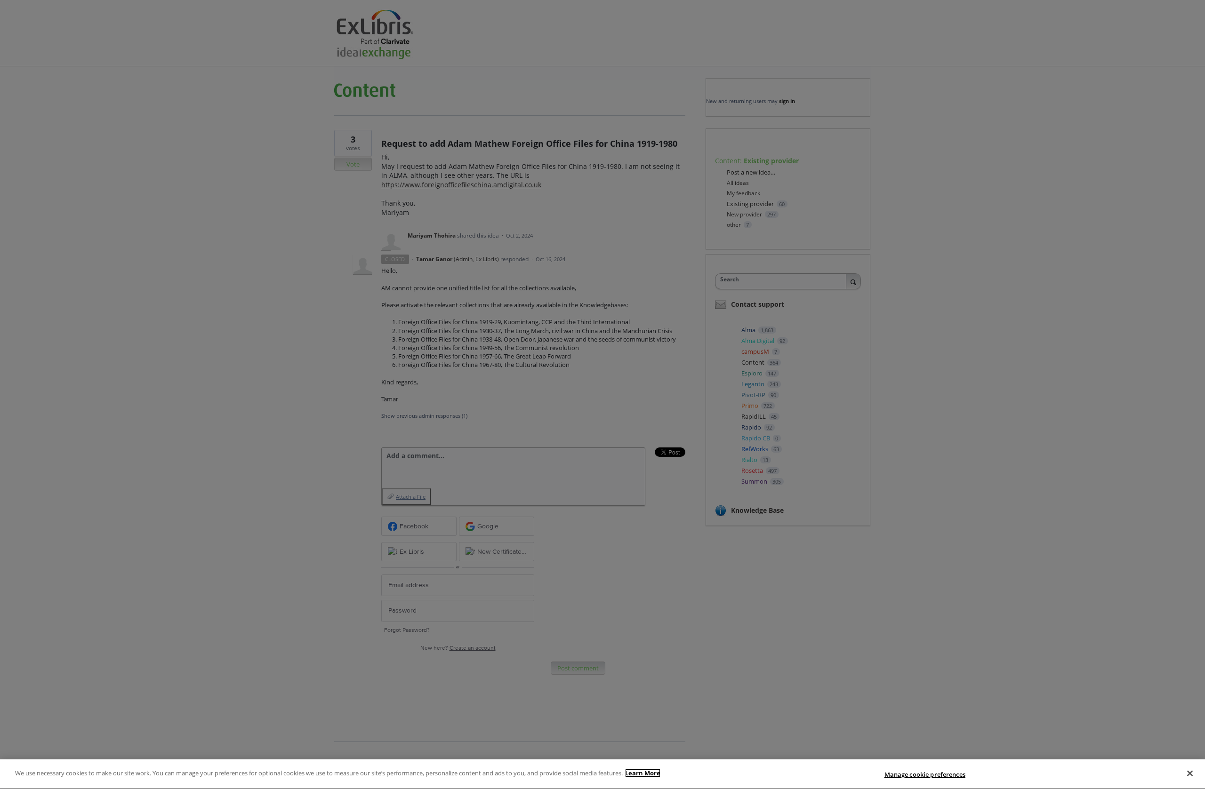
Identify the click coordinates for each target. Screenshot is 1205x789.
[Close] (1190, 773)
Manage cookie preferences (924, 774)
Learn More (642, 773)
